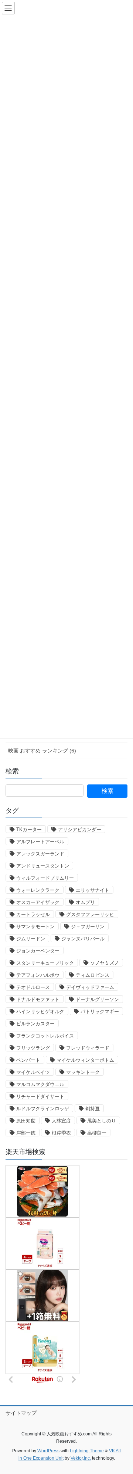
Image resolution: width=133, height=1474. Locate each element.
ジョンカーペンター (37, 951)
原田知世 (25, 1121)
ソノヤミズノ (104, 963)
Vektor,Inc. (81, 1458)
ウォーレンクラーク (37, 890)
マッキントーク (83, 1072)
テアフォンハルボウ (37, 975)
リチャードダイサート (40, 1096)
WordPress (48, 1450)
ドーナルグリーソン (97, 999)
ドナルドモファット (37, 999)
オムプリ (85, 902)
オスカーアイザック (37, 902)
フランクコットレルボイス (45, 1036)
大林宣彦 (61, 1121)
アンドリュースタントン (42, 866)
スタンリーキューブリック (45, 963)
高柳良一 (96, 1133)
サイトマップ (21, 1413)
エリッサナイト (92, 890)
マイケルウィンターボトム (85, 1060)
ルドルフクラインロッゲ (42, 1108)
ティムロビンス (92, 975)
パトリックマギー (100, 1011)
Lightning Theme (87, 1450)
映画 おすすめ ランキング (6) (42, 751)
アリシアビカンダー (79, 829)
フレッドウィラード (87, 1048)
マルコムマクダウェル (40, 1084)
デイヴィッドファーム (90, 987)
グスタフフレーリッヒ (90, 914)
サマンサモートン (35, 926)
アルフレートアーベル (40, 841)
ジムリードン (30, 938)
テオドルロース (33, 987)
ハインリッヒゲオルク (40, 1011)
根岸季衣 (61, 1133)
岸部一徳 (25, 1133)
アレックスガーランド (40, 854)
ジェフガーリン (88, 926)
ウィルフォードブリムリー (45, 878)
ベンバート (28, 1060)
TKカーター (29, 829)
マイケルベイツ (33, 1072)
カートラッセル (33, 914)
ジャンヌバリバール (83, 938)
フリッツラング (33, 1048)
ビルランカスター (35, 1023)
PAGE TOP (122, 1423)
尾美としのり (101, 1121)
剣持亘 (92, 1108)
